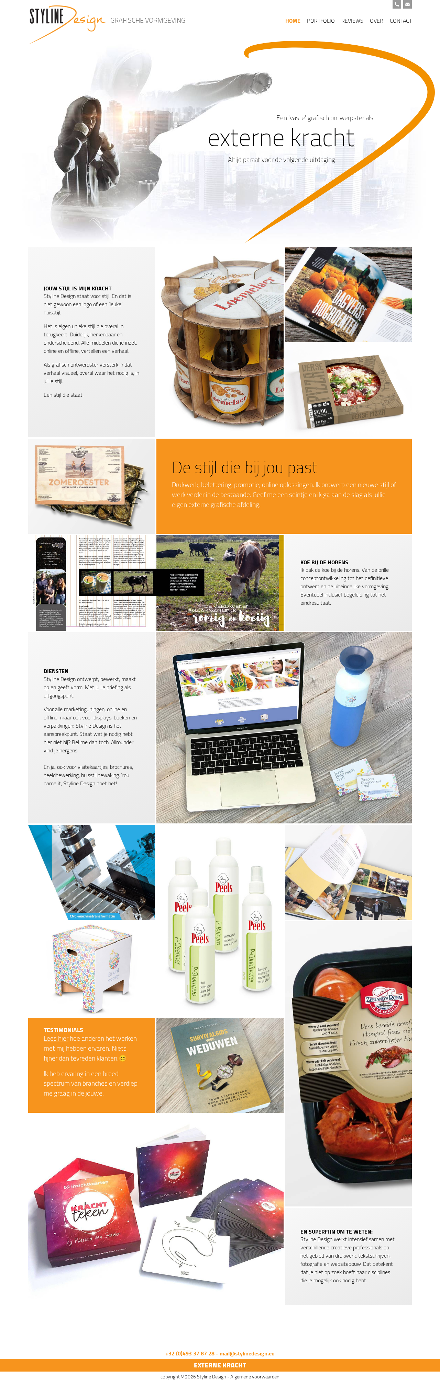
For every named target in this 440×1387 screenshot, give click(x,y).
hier (62, 1038)
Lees (50, 1038)
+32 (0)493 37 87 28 (189, 1353)
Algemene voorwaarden (254, 1376)
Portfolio (321, 20)
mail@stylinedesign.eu (247, 1353)
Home (292, 20)
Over (376, 20)
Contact (401, 20)
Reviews (352, 20)
